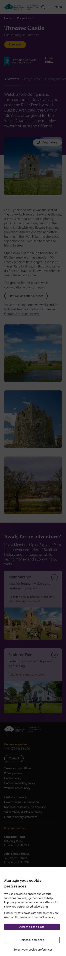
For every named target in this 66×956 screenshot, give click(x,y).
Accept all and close (32, 927)
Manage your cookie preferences (23, 884)
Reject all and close (32, 940)
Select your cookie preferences (33, 949)
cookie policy (47, 917)
